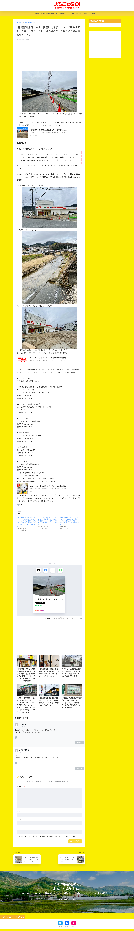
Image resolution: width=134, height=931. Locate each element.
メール (20, 820)
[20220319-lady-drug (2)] (49, 268)
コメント (21, 787)
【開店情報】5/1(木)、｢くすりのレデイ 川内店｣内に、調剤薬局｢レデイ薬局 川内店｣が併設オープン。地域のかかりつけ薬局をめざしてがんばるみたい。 (69, 521)
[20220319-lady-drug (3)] (49, 207)
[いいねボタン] (18, 504)
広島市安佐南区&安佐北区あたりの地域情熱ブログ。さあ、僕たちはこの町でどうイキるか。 (67, 13)
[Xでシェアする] (38, 570)
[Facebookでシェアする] (45, 570)
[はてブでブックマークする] (52, 570)
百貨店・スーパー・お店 (74, 618)
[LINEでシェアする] (60, 570)
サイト (19, 828)
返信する (79, 742)
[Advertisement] (49, 56)
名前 (19, 811)
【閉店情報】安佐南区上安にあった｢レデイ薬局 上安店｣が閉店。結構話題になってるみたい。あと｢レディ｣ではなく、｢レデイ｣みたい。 (47, 521)
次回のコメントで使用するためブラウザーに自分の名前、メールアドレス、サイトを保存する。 (48, 836)
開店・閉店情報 (59, 618)
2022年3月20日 (23, 752)
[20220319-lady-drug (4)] (49, 328)
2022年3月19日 (23, 726)
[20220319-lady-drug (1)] (49, 92)
